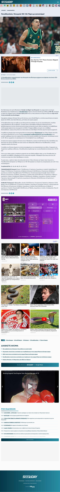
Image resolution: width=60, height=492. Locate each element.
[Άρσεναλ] (30, 5)
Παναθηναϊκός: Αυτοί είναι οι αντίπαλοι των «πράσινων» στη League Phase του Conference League (27, 357)
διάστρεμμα (38, 132)
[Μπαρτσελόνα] (40, 5)
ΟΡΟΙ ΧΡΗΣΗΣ (38, 480)
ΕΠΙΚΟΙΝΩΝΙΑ (21, 480)
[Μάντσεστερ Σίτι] (24, 5)
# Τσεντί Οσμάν (44, 340)
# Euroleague (9, 340)
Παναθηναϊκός (23, 111)
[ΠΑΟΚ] (11, 5)
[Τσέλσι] (27, 5)
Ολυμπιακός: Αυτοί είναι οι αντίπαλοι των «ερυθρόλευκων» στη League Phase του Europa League (26, 351)
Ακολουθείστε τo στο (30, 365)
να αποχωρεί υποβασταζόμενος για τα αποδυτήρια (37, 134)
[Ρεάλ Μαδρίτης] (37, 5)
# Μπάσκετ (26, 340)
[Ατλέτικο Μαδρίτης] (43, 5)
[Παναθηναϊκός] (5, 5)
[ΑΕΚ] (8, 5)
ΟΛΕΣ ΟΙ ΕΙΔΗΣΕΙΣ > (30, 439)
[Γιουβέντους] (46, 5)
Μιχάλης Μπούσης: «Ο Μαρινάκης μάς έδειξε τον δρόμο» (17, 359)
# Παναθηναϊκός (34, 340)
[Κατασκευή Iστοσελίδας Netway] (32, 486)
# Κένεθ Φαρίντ (18, 340)
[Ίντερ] (53, 5)
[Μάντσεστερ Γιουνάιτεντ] (21, 5)
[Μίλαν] (50, 5)
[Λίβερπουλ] (17, 5)
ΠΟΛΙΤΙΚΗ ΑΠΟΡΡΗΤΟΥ (30, 480)
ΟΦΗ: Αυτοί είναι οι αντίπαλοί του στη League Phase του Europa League (20, 354)
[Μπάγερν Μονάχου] (56, 5)
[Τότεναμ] (34, 5)
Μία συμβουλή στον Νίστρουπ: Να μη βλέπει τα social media (17, 349)
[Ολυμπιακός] (1, 5)
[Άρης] (14, 5)
